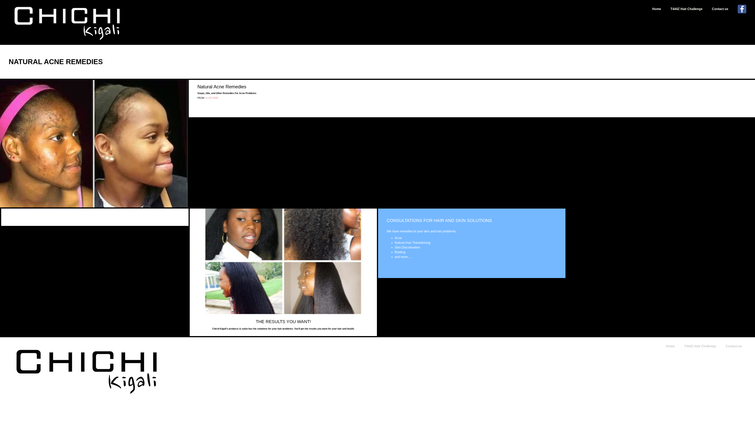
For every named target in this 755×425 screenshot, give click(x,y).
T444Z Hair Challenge (686, 9)
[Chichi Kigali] (68, 22)
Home (656, 9)
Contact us (720, 9)
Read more (388, 267)
